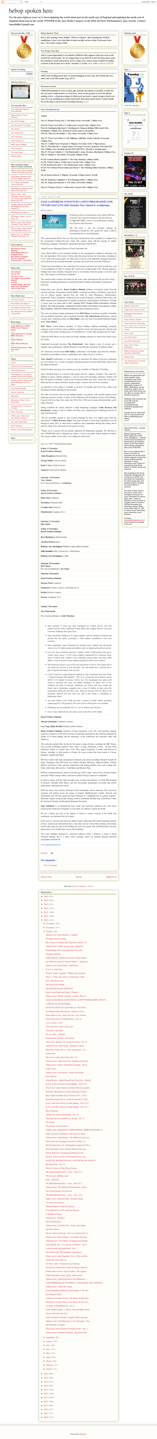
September (50, 1337)
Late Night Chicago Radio (21, 307)
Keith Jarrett (50, 1053)
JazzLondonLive (17, 141)
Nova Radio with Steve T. (20, 304)
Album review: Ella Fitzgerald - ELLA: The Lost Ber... (67, 1256)
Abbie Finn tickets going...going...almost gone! (64, 1275)
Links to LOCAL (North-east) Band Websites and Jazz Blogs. (22, 382)
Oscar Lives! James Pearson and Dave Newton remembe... (68, 1087)
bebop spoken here (31, 10)
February (50, 1365)
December (50, 923)
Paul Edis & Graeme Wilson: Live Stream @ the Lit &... (67, 1302)
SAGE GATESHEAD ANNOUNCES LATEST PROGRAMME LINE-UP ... (77, 999)
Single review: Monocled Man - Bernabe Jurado (64, 1198)
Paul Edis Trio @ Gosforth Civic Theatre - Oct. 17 (65, 1118)
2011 (46, 1405)
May (48, 1353)
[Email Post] (51, 852)
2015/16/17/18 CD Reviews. (22, 367)
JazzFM (14, 282)
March (49, 1361)
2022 (46, 912)
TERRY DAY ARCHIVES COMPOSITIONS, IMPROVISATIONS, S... (74, 1129)
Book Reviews (16, 426)
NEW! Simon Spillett (18, 145)
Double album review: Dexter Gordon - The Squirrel (66, 1271)
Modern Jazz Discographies (22, 430)
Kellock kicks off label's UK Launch (60, 1038)
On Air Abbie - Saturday (55, 1034)
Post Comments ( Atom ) (84, 886)
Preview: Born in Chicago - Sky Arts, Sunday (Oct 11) (67, 1233)
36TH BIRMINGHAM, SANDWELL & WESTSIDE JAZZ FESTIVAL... (75, 1282)
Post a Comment (50, 865)
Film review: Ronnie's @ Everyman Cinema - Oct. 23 (66, 1042)
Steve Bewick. (16, 272)
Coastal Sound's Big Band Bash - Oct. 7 (61, 1248)
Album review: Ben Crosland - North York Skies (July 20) (22, 171)
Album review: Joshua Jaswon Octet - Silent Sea (64, 946)
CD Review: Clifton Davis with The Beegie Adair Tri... (67, 1267)
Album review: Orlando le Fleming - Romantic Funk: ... (67, 1332)
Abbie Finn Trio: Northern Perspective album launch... (67, 957)
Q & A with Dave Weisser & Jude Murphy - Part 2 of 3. (67, 1103)
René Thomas (51, 1076)
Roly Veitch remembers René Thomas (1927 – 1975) (66, 1095)
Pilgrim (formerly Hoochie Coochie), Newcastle (134, 352)
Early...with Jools (52, 1179)
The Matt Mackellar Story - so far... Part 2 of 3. (64, 1183)
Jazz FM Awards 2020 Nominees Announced (63, 1252)
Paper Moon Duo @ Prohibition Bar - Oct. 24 (63, 1019)
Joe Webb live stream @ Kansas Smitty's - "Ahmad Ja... (67, 961)
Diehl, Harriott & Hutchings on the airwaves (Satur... (66, 1133)
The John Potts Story (19, 422)
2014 (46, 1393)
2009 (46, 1413)
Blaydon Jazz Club (131, 306)
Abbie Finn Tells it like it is (56, 1260)
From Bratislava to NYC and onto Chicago (62, 1210)
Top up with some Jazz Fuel (56, 1313)
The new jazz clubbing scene (57, 1175)
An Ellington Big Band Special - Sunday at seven (65, 1011)
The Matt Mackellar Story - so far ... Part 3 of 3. (64, 1172)
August (49, 1341)
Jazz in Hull (128, 333)
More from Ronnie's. (54, 1221)
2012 (46, 1401)
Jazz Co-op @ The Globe (21, 125)
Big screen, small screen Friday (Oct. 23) (61, 1057)
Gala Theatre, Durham (133, 319)
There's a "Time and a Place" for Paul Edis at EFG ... (66, 977)
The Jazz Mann (17, 152)
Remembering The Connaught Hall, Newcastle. (64, 950)
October (49, 931)
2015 (46, 1389)
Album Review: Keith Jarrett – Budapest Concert (65, 1045)
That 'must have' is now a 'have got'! (59, 1026)
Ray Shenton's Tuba (53, 1294)
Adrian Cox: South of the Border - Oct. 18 (62, 1114)
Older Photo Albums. (19, 253)
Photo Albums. (17, 340)
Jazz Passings (16, 137)
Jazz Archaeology (18, 121)
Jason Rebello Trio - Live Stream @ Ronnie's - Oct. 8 (66, 1244)
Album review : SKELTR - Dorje (59, 1286)
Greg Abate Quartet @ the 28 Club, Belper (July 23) (21, 177)
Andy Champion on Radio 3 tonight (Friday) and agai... (67, 1317)
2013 (46, 1397)
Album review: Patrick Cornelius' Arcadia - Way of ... (66, 996)
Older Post (111, 876)
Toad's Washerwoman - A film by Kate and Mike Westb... (68, 1309)
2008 (46, 1417)
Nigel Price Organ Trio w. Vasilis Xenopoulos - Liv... (66, 1049)
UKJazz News (16, 156)
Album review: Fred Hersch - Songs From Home (65, 1072)
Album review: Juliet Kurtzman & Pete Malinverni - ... (67, 1279)
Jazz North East (17, 133)
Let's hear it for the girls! (55, 1202)
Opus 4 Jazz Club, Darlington (131, 346)
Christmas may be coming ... (57, 938)
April (48, 1357)
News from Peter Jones (55, 980)
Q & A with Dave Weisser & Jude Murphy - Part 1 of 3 (67, 1107)
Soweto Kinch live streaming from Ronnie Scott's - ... (66, 1152)
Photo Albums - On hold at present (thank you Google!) (22, 375)
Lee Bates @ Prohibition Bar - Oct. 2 (60, 1305)
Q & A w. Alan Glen (54, 969)
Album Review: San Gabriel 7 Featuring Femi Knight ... (67, 1240)
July (48, 1345)
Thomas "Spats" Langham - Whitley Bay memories (66, 973)
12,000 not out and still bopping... (59, 1003)
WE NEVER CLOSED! (55, 1325)
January (49, 1369)
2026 (46, 896)
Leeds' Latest (51, 1068)
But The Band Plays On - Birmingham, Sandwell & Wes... (68, 1145)
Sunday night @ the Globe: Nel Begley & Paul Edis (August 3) (21, 206)
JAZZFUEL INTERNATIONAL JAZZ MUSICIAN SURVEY (71, 1160)
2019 (46, 1373)
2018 (46, 1377)
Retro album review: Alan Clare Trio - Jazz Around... (66, 1015)
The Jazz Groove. (17, 276)
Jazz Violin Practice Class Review (59, 1191)
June (48, 1349)
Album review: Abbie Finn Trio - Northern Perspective (67, 1061)
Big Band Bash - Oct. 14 (55, 1164)
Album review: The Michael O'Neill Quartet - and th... (67, 1187)
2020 (46, 920)
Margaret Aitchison (53, 954)
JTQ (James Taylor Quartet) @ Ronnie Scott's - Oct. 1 (67, 1328)
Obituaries (15, 396)
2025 (46, 900)
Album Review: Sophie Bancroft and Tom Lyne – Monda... (69, 1080)
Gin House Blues (52, 1229)
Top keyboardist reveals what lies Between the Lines (66, 1149)
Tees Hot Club (16, 148)
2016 (46, 1385)
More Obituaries (52, 1110)
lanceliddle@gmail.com (134, 520)
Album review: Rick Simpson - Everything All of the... (67, 1237)
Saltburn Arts (129, 357)
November (50, 927)
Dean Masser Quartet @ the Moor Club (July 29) (22, 189)
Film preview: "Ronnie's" (55, 1217)
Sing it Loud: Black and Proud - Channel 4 (62, 992)
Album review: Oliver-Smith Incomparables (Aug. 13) (21, 229)
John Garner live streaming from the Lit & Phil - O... (66, 1141)
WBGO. (14, 280)
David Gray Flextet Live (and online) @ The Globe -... (67, 1007)
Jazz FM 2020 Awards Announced (59, 988)
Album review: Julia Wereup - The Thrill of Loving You (67, 1137)
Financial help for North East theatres (60, 1206)
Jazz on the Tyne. (18, 288)
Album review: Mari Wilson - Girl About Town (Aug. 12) (22, 223)
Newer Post (46, 876)
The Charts (50, 1122)
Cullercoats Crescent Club (134, 310)
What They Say (17, 412)
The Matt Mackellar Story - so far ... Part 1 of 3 (64, 1195)
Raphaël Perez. (17, 255)
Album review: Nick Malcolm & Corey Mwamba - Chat (67, 1321)
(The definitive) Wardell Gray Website (20, 110)
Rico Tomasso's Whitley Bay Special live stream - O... (67, 942)
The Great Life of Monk (55, 984)
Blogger (83, 1434)
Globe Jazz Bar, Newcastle (134, 323)
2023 (46, 908)
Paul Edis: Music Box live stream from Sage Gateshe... (67, 1091)
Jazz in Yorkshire (17, 392)
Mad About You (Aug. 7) (20, 212)
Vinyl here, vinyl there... (55, 1030)
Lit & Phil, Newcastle (132, 341)
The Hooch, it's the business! (57, 1126)
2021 (46, 916)
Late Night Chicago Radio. (21, 278)
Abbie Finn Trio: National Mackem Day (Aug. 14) (20, 235)
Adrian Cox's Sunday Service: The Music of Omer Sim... (68, 1298)
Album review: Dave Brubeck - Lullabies (62, 935)
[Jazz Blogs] (137, 62)
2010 (46, 1409)
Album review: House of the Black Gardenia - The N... (67, 1064)
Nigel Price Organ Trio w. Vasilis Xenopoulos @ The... (67, 1099)
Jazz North (15, 129)
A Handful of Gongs (54, 1214)
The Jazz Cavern (17, 300)
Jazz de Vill (15, 274)
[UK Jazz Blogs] (24, 62)
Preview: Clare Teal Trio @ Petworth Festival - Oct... (66, 1156)
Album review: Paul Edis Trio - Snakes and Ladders (66, 1225)
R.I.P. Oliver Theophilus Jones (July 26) (20, 183)
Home (79, 876)
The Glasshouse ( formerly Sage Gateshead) (134, 362)
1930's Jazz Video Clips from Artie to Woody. (20, 417)
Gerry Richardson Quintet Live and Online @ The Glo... (68, 1290)
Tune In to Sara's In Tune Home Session (61, 1168)
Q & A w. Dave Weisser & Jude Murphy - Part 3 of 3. (66, 1084)
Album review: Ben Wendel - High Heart (62, 965)
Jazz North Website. (18, 388)
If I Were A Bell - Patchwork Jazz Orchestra (63, 1263)
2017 (46, 1381)
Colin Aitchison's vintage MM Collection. (21, 335)
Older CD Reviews (18, 370)
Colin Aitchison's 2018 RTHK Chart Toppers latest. (20, 328)
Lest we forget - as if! (54, 1022)
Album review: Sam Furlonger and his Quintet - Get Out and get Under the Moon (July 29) (21, 197)
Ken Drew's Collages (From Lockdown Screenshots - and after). (21, 258)
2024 (46, 904)
